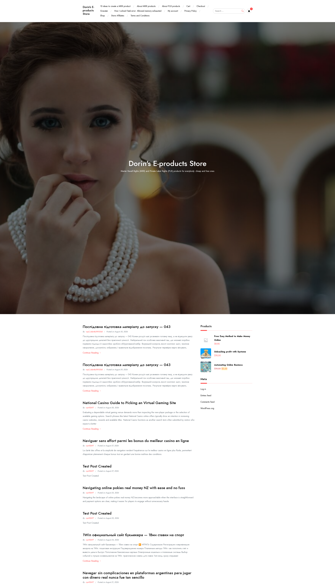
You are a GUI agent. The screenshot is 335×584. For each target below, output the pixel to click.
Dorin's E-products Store (88, 10)
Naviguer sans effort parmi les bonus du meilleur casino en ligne (136, 440)
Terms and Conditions (140, 15)
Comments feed (207, 401)
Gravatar (104, 10)
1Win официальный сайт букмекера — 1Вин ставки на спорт (133, 535)
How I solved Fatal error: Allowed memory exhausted (137, 10)
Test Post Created (97, 466)
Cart (188, 6)
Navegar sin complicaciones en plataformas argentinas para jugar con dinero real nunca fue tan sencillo (137, 575)
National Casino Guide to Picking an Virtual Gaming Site (129, 403)
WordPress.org (207, 408)
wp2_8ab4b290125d (94, 331)
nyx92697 (90, 407)
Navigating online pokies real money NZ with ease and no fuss (134, 488)
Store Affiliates (117, 15)
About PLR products (171, 6)
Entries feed (205, 395)
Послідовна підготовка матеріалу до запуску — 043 (126, 326)
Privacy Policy (190, 10)
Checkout (201, 6)
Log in (203, 389)
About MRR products (146, 6)
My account (173, 10)
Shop (102, 15)
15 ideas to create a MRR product (115, 6)
